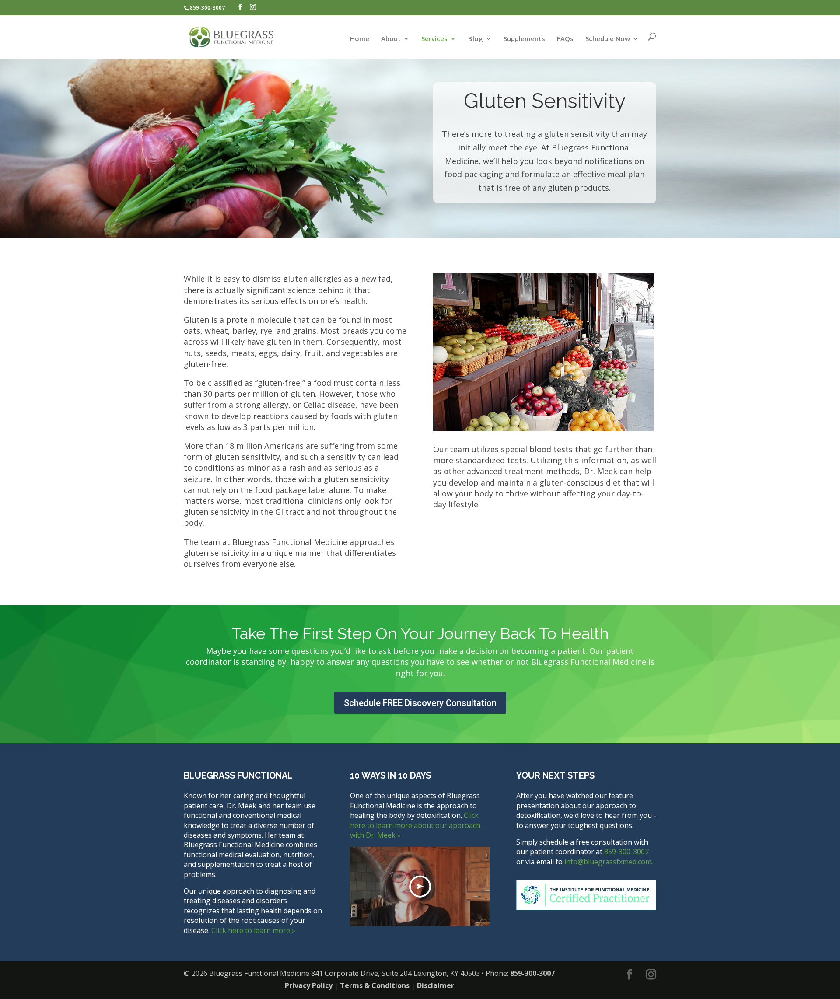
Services (434, 39)
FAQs (565, 39)
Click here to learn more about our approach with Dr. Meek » (415, 825)
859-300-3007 (207, 7)
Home (359, 39)
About (391, 39)
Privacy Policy (308, 985)
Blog (475, 39)
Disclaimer (435, 985)
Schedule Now (607, 39)
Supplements (524, 39)
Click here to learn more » (253, 930)
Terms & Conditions (375, 985)
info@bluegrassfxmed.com (607, 861)
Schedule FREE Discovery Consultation (420, 703)
